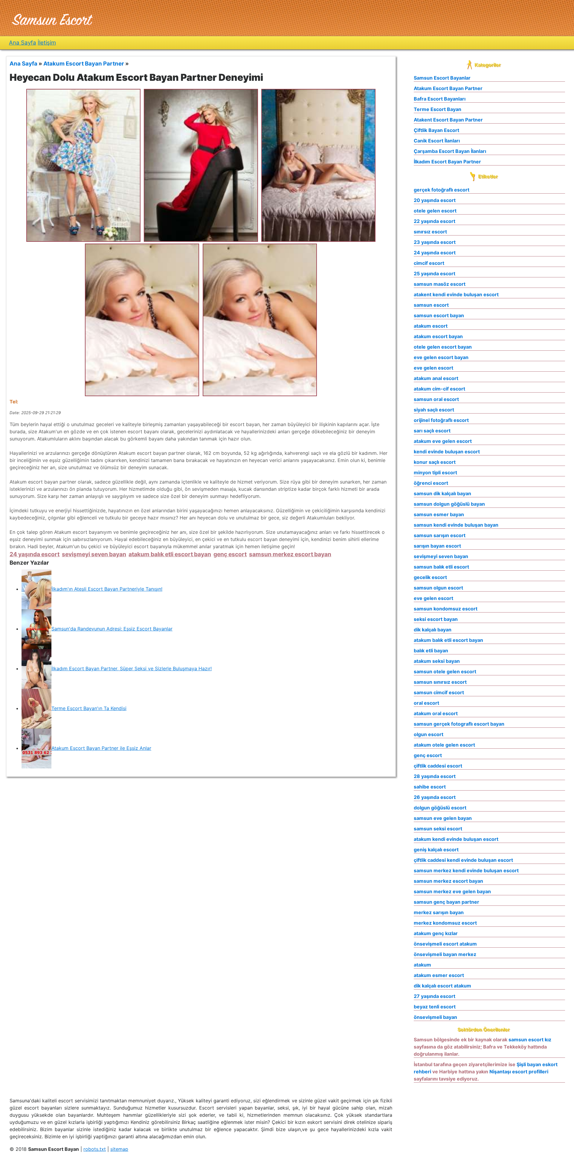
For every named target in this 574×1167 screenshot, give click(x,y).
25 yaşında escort (434, 273)
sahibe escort (430, 787)
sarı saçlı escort (432, 431)
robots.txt (94, 1149)
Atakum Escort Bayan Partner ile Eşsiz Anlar (101, 748)
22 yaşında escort (434, 221)
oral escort (426, 703)
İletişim (47, 42)
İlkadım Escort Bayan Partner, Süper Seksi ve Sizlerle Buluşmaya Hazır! (131, 668)
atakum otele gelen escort (444, 745)
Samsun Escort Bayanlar (442, 78)
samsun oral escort (436, 399)
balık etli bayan (431, 651)
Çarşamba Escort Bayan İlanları (450, 151)
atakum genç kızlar (436, 933)
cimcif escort (429, 263)
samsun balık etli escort (441, 567)
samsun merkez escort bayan (290, 554)
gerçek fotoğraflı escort (441, 190)
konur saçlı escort (435, 462)
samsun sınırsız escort (440, 682)
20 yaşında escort (435, 200)
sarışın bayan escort (437, 546)
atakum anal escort (436, 378)
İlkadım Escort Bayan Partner (447, 162)
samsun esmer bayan (439, 514)
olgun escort (428, 734)
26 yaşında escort (435, 797)
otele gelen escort (435, 211)
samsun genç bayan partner (446, 902)
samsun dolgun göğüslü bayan (449, 504)
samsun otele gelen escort (445, 671)
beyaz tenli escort (435, 1007)
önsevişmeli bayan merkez (445, 954)
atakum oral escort (436, 713)
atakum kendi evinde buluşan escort (456, 839)
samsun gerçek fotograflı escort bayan (459, 724)
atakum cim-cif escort (439, 389)
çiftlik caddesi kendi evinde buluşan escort (463, 860)
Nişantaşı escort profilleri (518, 1072)
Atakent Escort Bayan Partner (448, 120)
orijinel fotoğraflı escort (441, 420)
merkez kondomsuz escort (445, 923)
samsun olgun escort (438, 588)
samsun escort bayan (439, 315)
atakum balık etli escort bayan (170, 554)
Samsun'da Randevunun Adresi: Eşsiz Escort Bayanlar (111, 629)
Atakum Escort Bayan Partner (448, 88)
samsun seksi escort (438, 829)
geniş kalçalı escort (436, 850)
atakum (422, 965)
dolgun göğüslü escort (440, 808)
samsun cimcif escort (439, 692)
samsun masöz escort (439, 284)
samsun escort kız (530, 1040)
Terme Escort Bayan (437, 109)
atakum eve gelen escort (443, 441)
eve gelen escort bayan (441, 357)
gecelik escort (430, 577)
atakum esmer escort (439, 975)
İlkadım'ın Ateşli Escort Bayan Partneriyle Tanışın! (106, 589)
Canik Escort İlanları (437, 141)
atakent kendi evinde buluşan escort (456, 294)
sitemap (119, 1149)
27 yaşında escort (434, 996)
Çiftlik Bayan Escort (436, 130)
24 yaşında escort (34, 554)
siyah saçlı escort (434, 410)
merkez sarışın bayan (439, 912)
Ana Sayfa (22, 42)
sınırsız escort (430, 232)
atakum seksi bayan (437, 661)
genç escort (230, 554)
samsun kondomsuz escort (445, 609)
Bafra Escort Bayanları (439, 99)
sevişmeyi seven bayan (94, 554)
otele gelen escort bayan (443, 347)
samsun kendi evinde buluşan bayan (456, 525)
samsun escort (431, 305)
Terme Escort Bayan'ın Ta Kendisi (88, 708)
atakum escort (431, 326)
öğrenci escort (431, 483)
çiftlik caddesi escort (438, 766)
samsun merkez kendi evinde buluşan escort (466, 870)
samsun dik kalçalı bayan (442, 493)
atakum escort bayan (438, 336)
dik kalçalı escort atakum (442, 986)
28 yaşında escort (435, 776)
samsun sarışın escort (439, 535)
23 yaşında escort (435, 242)
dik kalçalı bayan (432, 630)
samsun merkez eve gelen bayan (452, 891)
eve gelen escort (433, 368)
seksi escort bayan (436, 619)
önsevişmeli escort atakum (445, 944)
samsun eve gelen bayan (443, 818)
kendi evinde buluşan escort (447, 452)
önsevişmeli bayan (435, 1017)
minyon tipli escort (435, 472)
